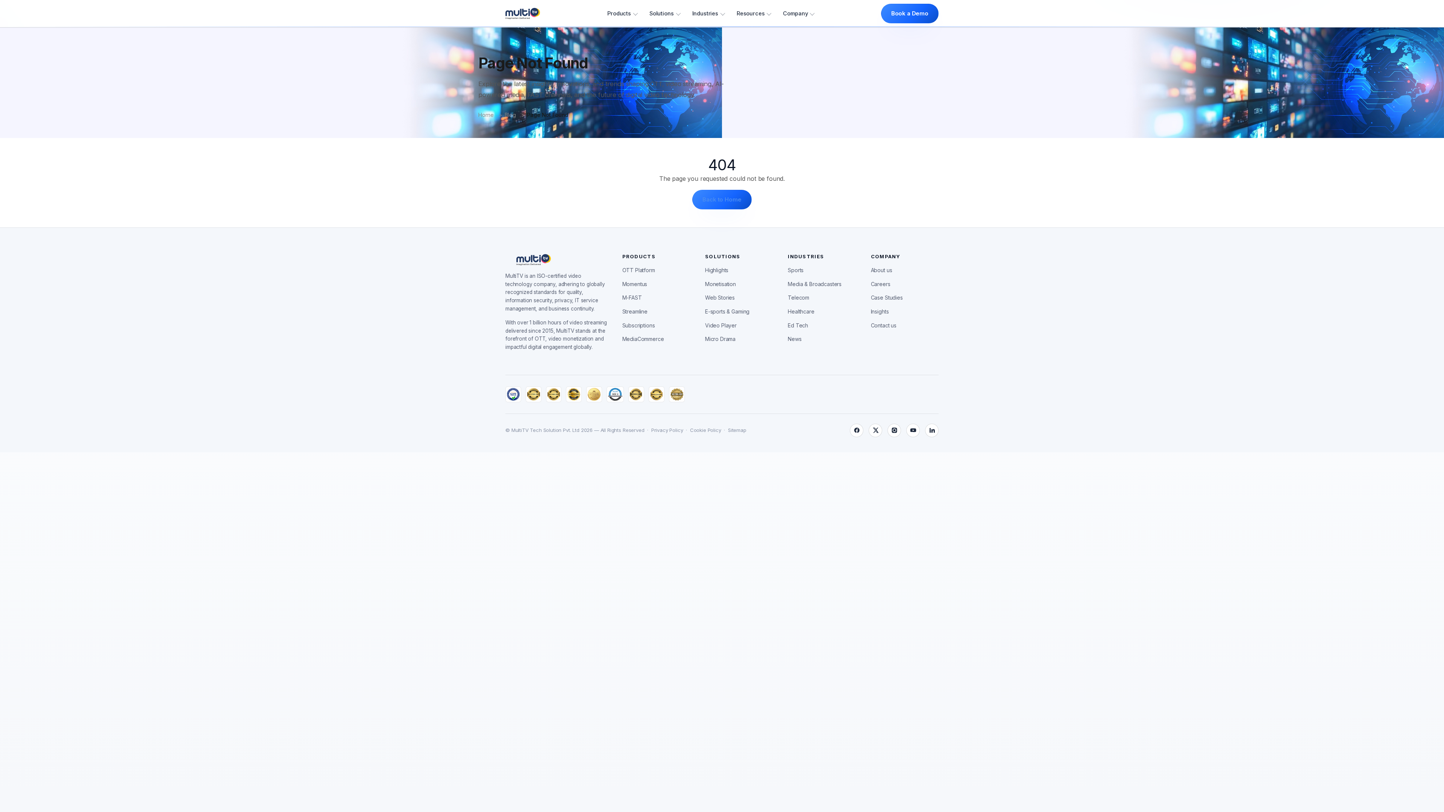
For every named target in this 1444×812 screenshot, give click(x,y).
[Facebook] (856, 430)
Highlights (716, 270)
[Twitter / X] (875, 430)
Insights (880, 311)
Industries (705, 13)
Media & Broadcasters (815, 284)
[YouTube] (913, 430)
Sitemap (737, 430)
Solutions (661, 13)
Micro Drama (720, 339)
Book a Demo (909, 13)
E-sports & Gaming (727, 311)
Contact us (883, 325)
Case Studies (887, 297)
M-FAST (632, 297)
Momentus (635, 284)
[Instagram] (894, 430)
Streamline (635, 311)
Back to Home (721, 199)
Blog (510, 115)
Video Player (721, 325)
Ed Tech (798, 325)
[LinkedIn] (932, 430)
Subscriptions (638, 325)
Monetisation (720, 284)
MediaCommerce (643, 339)
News (794, 339)
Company (795, 13)
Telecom (798, 297)
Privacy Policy (667, 430)
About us (881, 270)
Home (485, 115)
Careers (880, 284)
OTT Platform (638, 270)
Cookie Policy (705, 430)
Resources (751, 13)
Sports (796, 270)
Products (619, 13)
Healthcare (801, 311)
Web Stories (720, 297)
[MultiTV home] (522, 13)
